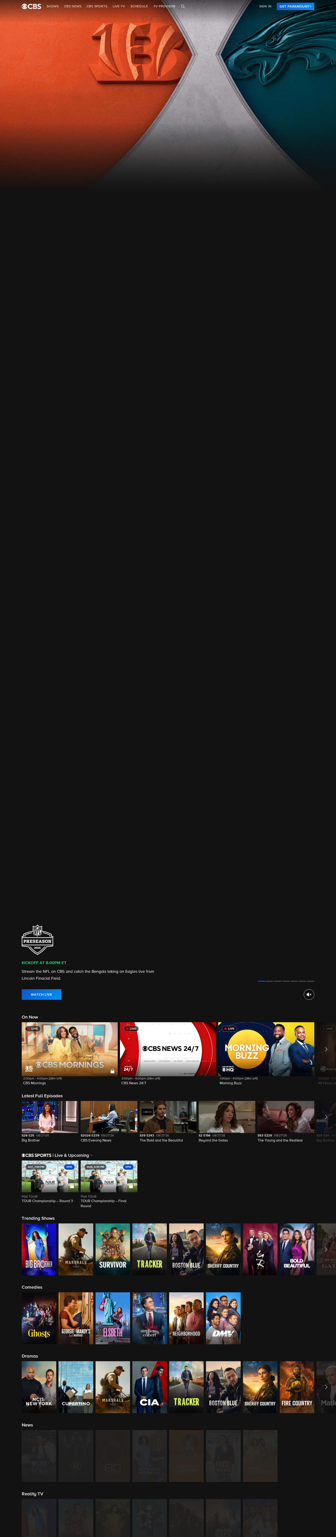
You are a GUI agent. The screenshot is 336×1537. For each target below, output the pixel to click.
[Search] (183, 6)
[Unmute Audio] (309, 994)
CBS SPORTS (97, 6)
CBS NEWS (72, 6)
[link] (295, 6)
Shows (53, 6)
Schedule (139, 6)
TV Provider (164, 6)
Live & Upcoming (71, 1155)
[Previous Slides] (11, 1184)
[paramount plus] (31, 6)
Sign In (265, 6)
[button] (70, 1056)
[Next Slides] (325, 1184)
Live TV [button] (119, 6)
